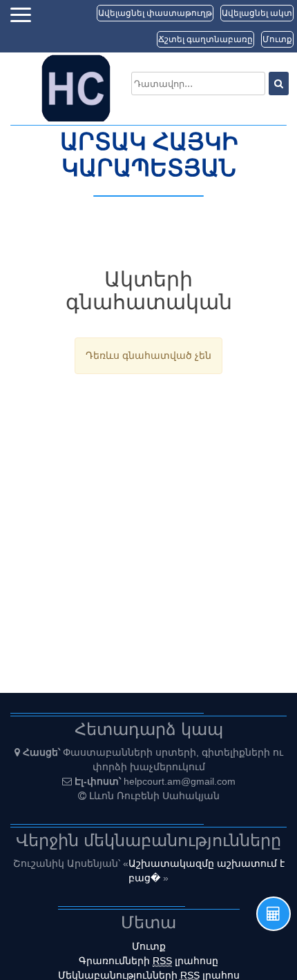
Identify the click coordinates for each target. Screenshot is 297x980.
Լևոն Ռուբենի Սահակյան (154, 795)
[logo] (76, 87)
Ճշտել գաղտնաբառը (205, 39)
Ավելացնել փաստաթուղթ (155, 13)
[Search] (279, 83)
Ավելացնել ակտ (257, 13)
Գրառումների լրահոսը (148, 960)
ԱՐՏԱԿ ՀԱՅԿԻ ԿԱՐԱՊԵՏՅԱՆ (149, 154)
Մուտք (277, 39)
